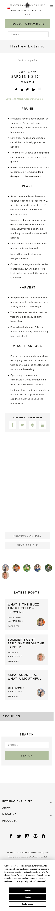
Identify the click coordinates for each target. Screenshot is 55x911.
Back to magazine (27, 60)
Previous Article (27, 535)
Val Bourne (14, 653)
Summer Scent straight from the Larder (26, 643)
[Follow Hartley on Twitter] (19, 836)
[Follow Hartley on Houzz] (44, 836)
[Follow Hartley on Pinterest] (35, 836)
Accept (27, 890)
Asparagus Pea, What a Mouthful (25, 676)
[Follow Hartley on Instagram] (27, 836)
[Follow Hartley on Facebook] (11, 836)
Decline (27, 897)
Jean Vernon (14, 618)
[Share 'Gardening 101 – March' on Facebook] (16, 89)
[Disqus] (27, 480)
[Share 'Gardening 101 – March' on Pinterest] (28, 89)
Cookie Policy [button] (22, 878)
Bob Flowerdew (16, 688)
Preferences (27, 904)
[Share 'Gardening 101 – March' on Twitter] (22, 89)
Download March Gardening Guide (24, 98)
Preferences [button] (40, 881)
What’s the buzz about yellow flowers (23, 608)
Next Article (27, 545)
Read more (13, 625)
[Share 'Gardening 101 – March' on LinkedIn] (33, 89)
